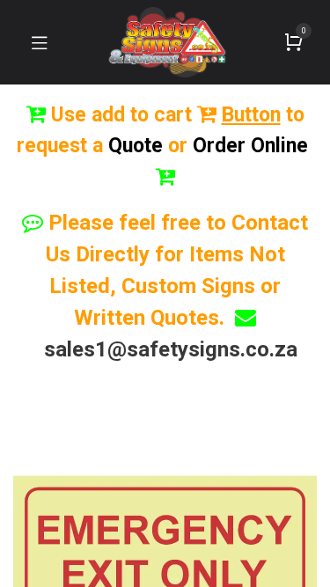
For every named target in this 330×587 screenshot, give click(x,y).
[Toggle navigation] (39, 42)
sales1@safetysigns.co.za (170, 349)
